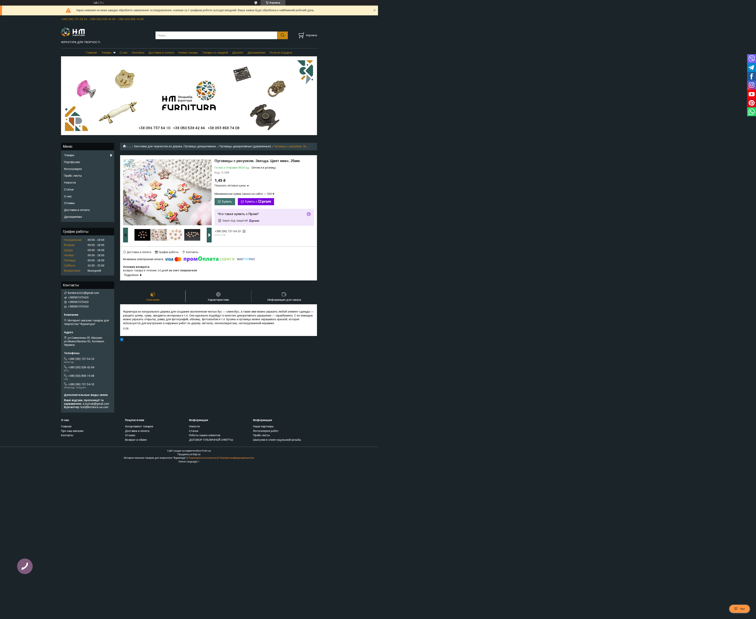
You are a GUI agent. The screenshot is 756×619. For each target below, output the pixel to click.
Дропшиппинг (256, 52)
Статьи (69, 189)
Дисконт (237, 52)
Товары (106, 52)
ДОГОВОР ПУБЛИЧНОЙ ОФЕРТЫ (211, 439)
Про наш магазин (72, 430)
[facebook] (121, 340)
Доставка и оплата (161, 52)
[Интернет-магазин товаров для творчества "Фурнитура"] (106, 32)
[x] (126, 340)
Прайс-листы (73, 175)
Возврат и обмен (136, 439)
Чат (742, 608)
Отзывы (69, 203)
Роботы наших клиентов (204, 435)
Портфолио (72, 162)
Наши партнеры (263, 426)
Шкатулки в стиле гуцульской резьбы (277, 439)
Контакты (138, 52)
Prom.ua (206, 450)
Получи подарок (281, 52)
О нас (124, 52)
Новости (70, 182)
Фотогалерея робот (266, 430)
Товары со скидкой (215, 52)
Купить (227, 201)
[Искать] (282, 35)
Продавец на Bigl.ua (189, 454)
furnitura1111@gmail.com (83, 292)
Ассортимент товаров (139, 426)
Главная (91, 52)
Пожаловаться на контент (202, 458)
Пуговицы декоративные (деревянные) (245, 146)
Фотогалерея (73, 169)
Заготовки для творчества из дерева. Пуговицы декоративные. (175, 146)
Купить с (251, 201)
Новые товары (188, 52)
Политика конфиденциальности (236, 458)
